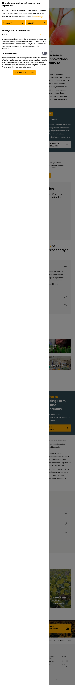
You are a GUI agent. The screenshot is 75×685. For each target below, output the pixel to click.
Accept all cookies (8, 23)
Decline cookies (31, 23)
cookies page (38, 17)
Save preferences (22, 73)
